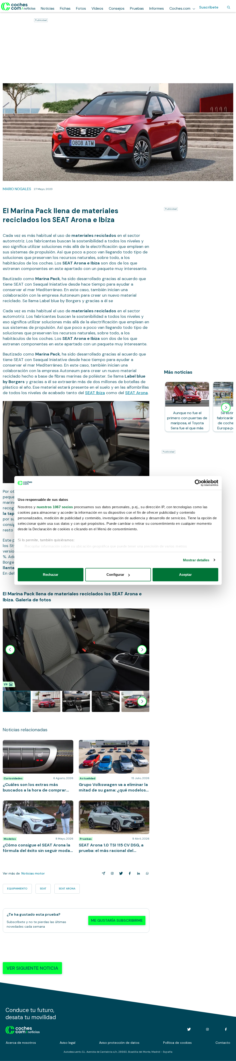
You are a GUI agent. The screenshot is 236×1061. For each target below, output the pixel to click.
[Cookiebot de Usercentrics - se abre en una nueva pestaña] (198, 482)
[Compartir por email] (103, 873)
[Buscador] (228, 7)
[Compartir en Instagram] (111, 873)
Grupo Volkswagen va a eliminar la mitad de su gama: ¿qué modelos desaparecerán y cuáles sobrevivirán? (112, 747)
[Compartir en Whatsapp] (146, 873)
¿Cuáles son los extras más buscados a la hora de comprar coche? (38, 744)
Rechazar (50, 574)
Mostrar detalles (196, 560)
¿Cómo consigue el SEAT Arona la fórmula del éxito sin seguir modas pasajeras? (38, 805)
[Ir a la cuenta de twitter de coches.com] (189, 1029)
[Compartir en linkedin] (138, 873)
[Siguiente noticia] (225, 407)
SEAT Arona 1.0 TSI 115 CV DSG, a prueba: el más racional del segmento (113, 805)
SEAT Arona (136, 393)
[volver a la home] (23, 1029)
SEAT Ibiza (95, 393)
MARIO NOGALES (17, 188)
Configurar (115, 574)
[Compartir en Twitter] (120, 873)
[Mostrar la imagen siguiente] (142, 649)
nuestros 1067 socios (55, 507)
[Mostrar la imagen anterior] (10, 649)
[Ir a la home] (18, 6)
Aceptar (185, 574)
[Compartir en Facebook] (129, 873)
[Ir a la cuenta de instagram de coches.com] (207, 1029)
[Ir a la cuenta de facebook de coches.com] (225, 1029)
